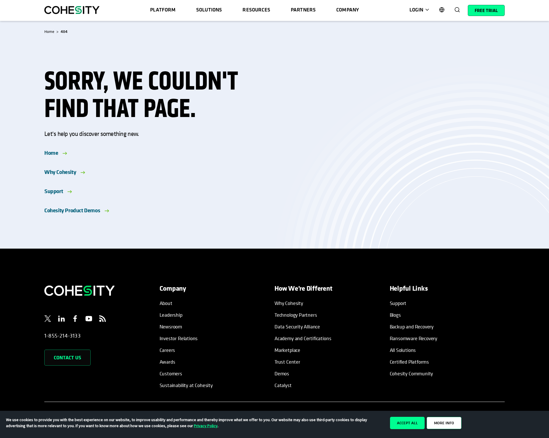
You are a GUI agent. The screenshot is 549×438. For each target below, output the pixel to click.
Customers (171, 373)
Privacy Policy (206, 425)
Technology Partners (295, 315)
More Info (444, 423)
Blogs (395, 315)
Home (51, 152)
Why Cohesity (60, 172)
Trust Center (287, 361)
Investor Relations (179, 338)
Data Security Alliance (297, 326)
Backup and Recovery (412, 326)
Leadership (171, 315)
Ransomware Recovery (413, 338)
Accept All (407, 423)
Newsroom (171, 326)
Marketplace (287, 350)
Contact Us (67, 357)
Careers (167, 350)
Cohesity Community (411, 373)
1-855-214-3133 (62, 335)
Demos (281, 373)
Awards (167, 361)
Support (53, 191)
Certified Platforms (409, 361)
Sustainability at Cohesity (186, 385)
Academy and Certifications (302, 338)
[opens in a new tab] (47, 319)
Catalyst (283, 385)
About (166, 303)
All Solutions (403, 350)
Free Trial (486, 10)
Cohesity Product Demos (72, 210)
